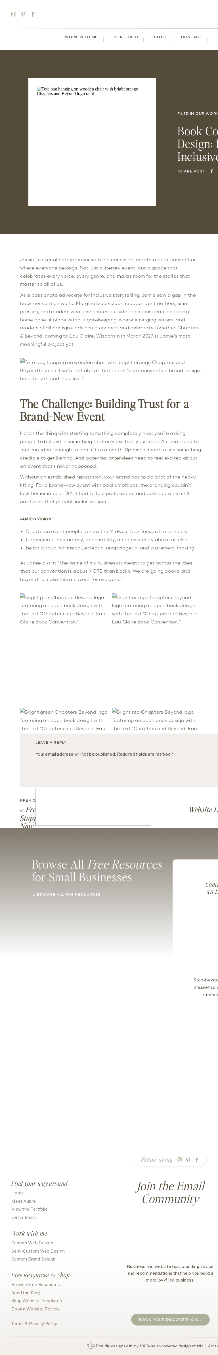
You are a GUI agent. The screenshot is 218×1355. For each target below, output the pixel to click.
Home (17, 1193)
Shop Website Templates (36, 1300)
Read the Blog (25, 1292)
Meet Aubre (23, 1201)
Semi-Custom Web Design (38, 1251)
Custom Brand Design (33, 1259)
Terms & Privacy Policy (34, 1323)
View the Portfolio (29, 1209)
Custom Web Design (32, 1243)
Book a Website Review (35, 1309)
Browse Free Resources (35, 1284)
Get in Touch (23, 1217)
